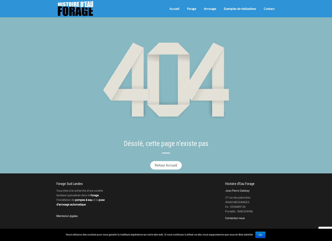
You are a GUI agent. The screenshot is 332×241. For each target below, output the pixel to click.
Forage (191, 8)
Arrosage (210, 8)
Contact (269, 8)
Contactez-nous (235, 218)
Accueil (174, 8)
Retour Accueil (166, 165)
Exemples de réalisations (240, 8)
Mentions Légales (67, 216)
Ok (260, 234)
